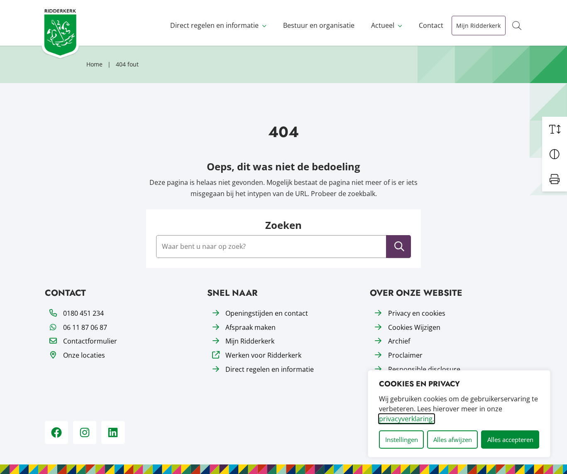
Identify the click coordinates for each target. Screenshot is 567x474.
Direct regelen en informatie (214, 25)
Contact (431, 25)
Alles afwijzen (452, 439)
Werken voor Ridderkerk (263, 355)
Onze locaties (84, 355)
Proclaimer (405, 355)
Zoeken (283, 225)
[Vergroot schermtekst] (554, 129)
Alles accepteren (510, 439)
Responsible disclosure (424, 369)
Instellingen (401, 439)
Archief (399, 341)
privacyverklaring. (406, 418)
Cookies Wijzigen (414, 327)
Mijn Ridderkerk (478, 25)
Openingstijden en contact (266, 313)
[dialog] (459, 413)
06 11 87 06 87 (85, 327)
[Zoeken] (399, 246)
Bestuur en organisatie (318, 25)
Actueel (382, 25)
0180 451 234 (83, 313)
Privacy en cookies (416, 313)
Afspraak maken (250, 327)
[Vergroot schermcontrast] (554, 154)
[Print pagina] (554, 179)
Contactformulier (90, 341)
